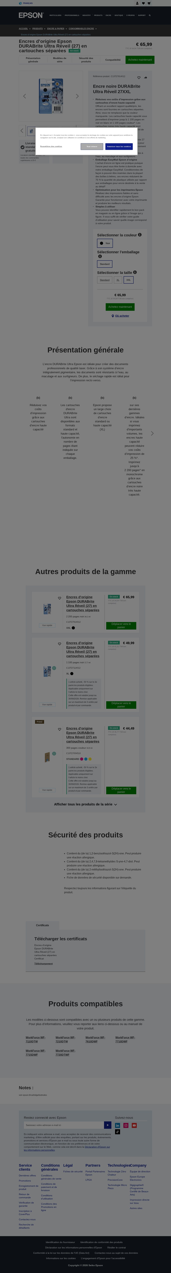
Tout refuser (92, 146)
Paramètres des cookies (51, 146)
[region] (86, 141)
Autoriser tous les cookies (119, 146)
